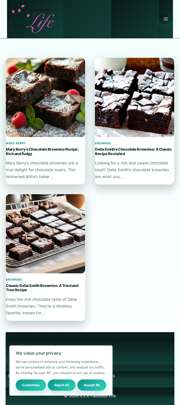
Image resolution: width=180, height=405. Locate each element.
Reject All (61, 385)
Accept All (92, 385)
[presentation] (45, 97)
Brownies (103, 143)
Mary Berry (16, 143)
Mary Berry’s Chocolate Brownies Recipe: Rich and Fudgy (42, 151)
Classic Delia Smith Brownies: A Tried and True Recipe (42, 287)
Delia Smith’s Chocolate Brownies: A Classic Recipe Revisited (133, 151)
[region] (60, 371)
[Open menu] (166, 19)
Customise (31, 385)
